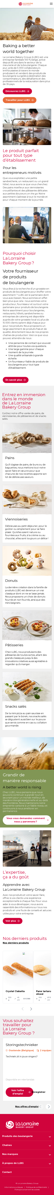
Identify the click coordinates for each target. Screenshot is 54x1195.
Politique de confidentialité (36, 1187)
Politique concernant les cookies (27, 1190)
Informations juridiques (13, 1187)
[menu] (51, 4)
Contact (7, 1172)
